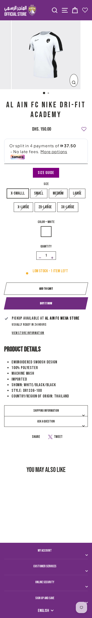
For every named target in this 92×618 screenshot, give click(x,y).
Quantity (46, 246)
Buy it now (46, 303)
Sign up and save (44, 598)
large (77, 193)
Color (46, 222)
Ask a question (46, 421)
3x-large (67, 207)
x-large (23, 207)
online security (44, 582)
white (46, 231)
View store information (28, 333)
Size (46, 184)
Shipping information (46, 411)
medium (58, 193)
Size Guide (46, 172)
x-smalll (18, 193)
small (38, 193)
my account (45, 551)
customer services (44, 566)
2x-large (45, 207)
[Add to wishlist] (84, 127)
